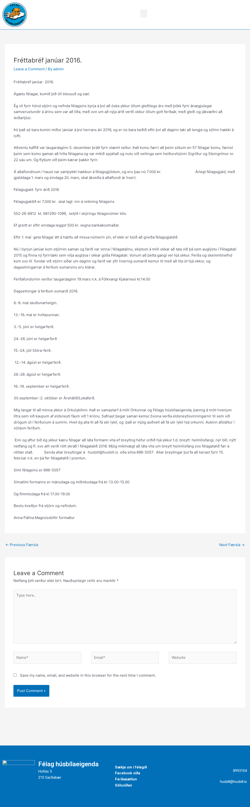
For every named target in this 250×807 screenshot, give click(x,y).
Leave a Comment (29, 69)
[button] (143, 14)
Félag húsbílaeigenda (68, 764)
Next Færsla (232, 544)
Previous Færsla (21, 544)
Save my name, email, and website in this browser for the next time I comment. (88, 675)
